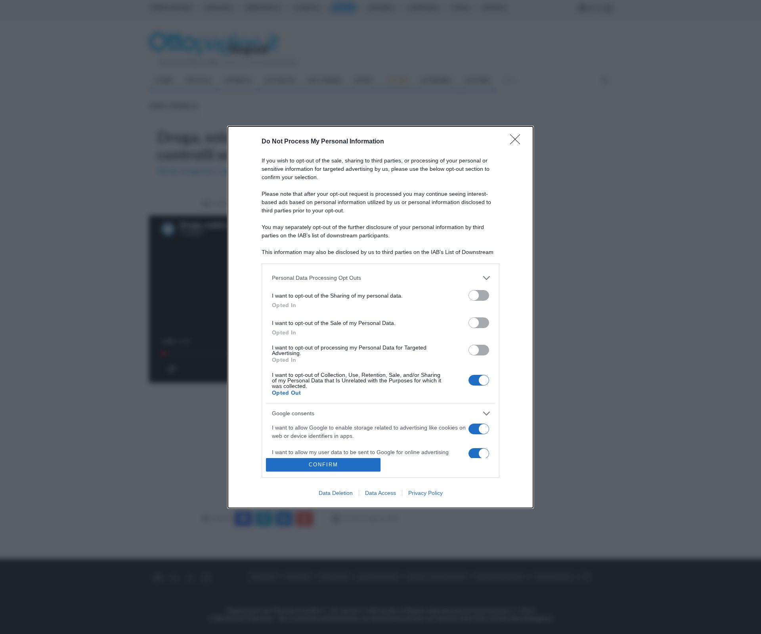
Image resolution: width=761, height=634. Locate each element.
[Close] (517, 141)
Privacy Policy (425, 493)
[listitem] (380, 278)
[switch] (478, 295)
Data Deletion (336, 493)
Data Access (380, 493)
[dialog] (380, 317)
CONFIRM (323, 465)
